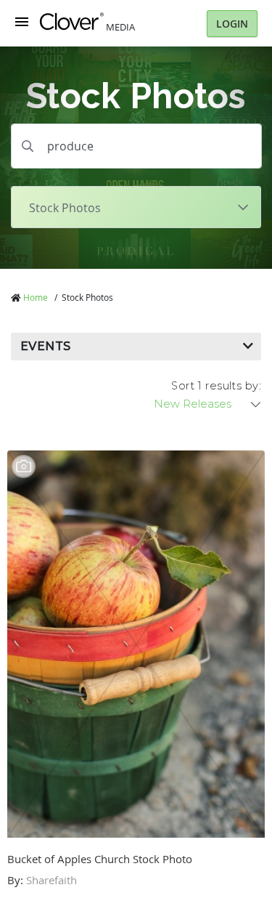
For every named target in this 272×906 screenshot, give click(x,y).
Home (35, 297)
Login (232, 24)
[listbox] (208, 404)
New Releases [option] (192, 403)
